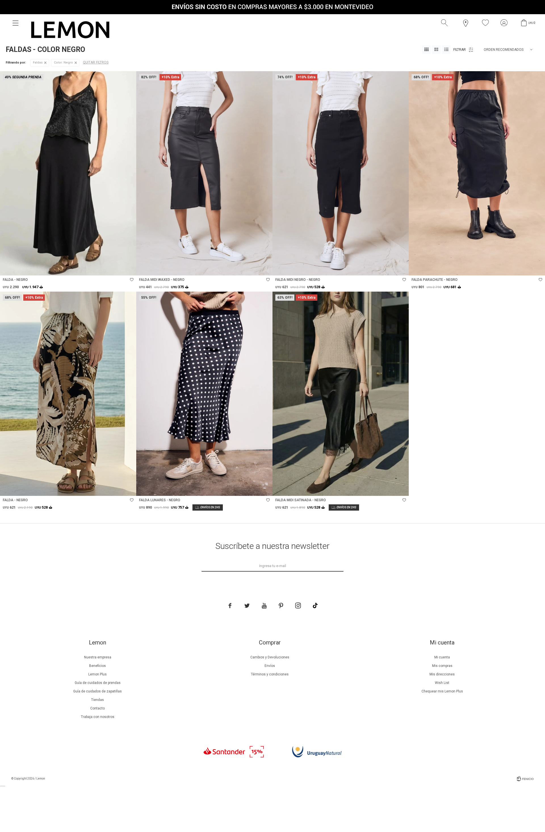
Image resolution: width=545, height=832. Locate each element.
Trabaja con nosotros (97, 717)
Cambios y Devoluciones (269, 657)
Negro (63, 62)
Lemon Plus (97, 674)
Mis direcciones (442, 674)
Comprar (92, 268)
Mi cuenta (442, 657)
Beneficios (97, 666)
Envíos (270, 666)
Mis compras (442, 666)
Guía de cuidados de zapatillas (97, 691)
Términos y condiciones (270, 674)
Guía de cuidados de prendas (98, 683)
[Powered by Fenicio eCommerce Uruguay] (525, 778)
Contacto (97, 708)
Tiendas (97, 700)
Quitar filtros (95, 62)
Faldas (38, 62)
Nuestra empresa (97, 657)
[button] (446, 23)
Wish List (442, 683)
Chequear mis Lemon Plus (442, 691)
